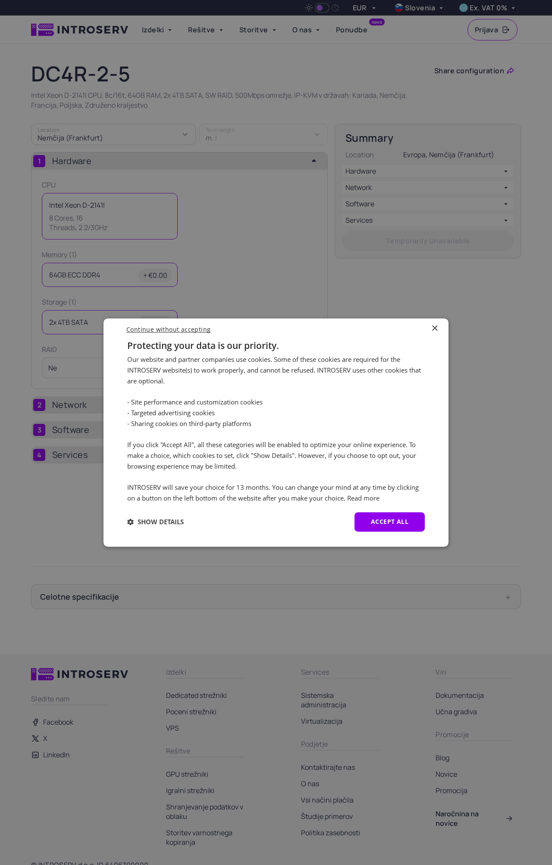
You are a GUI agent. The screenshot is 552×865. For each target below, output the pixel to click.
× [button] (434, 328)
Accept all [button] (389, 521)
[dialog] (276, 432)
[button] (155, 521)
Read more (363, 498)
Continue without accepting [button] (168, 329)
